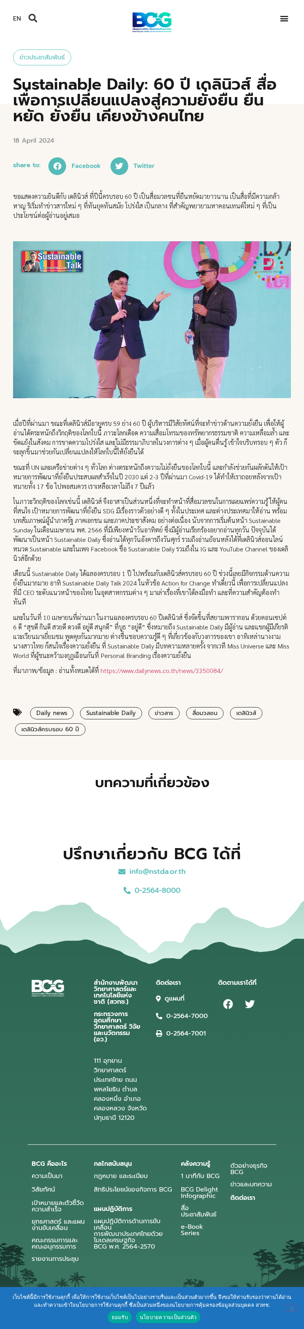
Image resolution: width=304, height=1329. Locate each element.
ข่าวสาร (164, 713)
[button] (33, 18)
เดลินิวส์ (246, 713)
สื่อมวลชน (204, 713)
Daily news (51, 713)
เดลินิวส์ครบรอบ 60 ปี (50, 729)
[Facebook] (228, 1004)
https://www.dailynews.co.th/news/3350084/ (162, 670)
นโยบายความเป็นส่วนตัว (168, 1317)
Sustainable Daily (111, 713)
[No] (291, 1307)
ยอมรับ (120, 1317)
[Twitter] (250, 1004)
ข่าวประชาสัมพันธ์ (42, 57)
